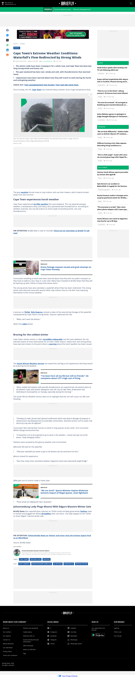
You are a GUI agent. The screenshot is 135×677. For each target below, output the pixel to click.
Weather (46, 559)
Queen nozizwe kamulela (41, 564)
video (24, 324)
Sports (100, 178)
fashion (83, 511)
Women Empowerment (82, 9)
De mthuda (58, 564)
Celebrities (101, 73)
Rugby (99, 201)
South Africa (101, 85)
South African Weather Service (30, 363)
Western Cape (35, 559)
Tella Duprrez (37, 312)
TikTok (27, 312)
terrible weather (41, 204)
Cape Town (36, 89)
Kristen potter (81, 564)
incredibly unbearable (53, 339)
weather (24, 192)
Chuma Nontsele (47, 61)
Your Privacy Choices (69, 676)
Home (15, 44)
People (48, 9)
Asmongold (68, 564)
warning (53, 344)
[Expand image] (90, 95)
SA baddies (46, 513)
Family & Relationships (62, 9)
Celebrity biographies (104, 190)
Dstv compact (24, 564)
